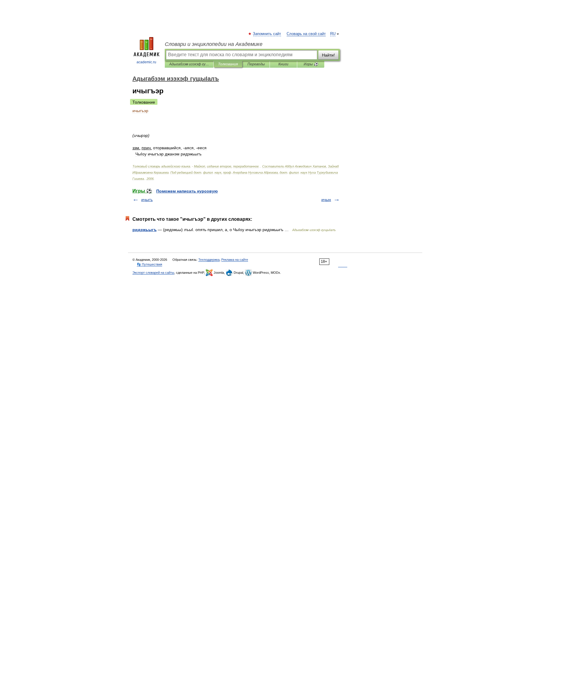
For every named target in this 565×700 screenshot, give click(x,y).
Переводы (256, 64)
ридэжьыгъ (144, 229)
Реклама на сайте (234, 259)
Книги (283, 64)
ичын (326, 199)
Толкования (228, 64)
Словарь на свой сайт (306, 34)
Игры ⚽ (311, 64)
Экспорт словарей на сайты (153, 272)
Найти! (328, 55)
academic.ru (146, 62)
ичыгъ (147, 199)
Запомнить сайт (267, 34)
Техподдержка (209, 259)
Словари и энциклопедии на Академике (213, 44)
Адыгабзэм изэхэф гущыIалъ (189, 64)
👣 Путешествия (149, 264)
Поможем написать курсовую (187, 191)
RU (332, 34)
